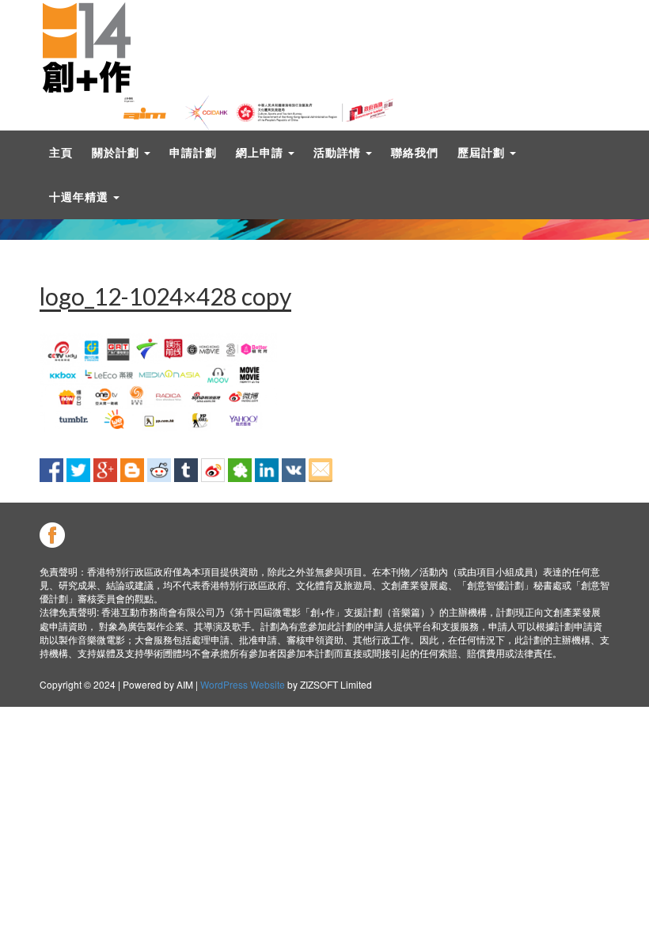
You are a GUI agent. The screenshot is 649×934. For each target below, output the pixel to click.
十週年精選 (80, 196)
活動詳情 (338, 152)
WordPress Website (242, 684)
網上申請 (261, 152)
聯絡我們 (414, 152)
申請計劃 (193, 152)
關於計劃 (117, 152)
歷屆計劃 (482, 152)
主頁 (61, 152)
